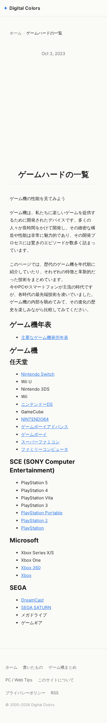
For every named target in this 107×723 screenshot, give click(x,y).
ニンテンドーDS (37, 404)
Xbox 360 (31, 567)
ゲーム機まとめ (62, 667)
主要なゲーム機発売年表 (44, 337)
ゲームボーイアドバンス (44, 426)
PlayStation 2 (34, 520)
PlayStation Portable (41, 512)
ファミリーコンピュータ (44, 449)
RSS (54, 692)
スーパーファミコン (40, 442)
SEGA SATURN (36, 607)
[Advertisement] (53, 113)
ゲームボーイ (34, 434)
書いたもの (33, 667)
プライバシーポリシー (25, 692)
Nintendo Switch (37, 374)
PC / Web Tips (19, 679)
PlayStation (32, 528)
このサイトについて (56, 679)
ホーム (16, 33)
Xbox (26, 575)
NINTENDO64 (35, 419)
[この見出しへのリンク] (56, 324)
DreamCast (32, 600)
